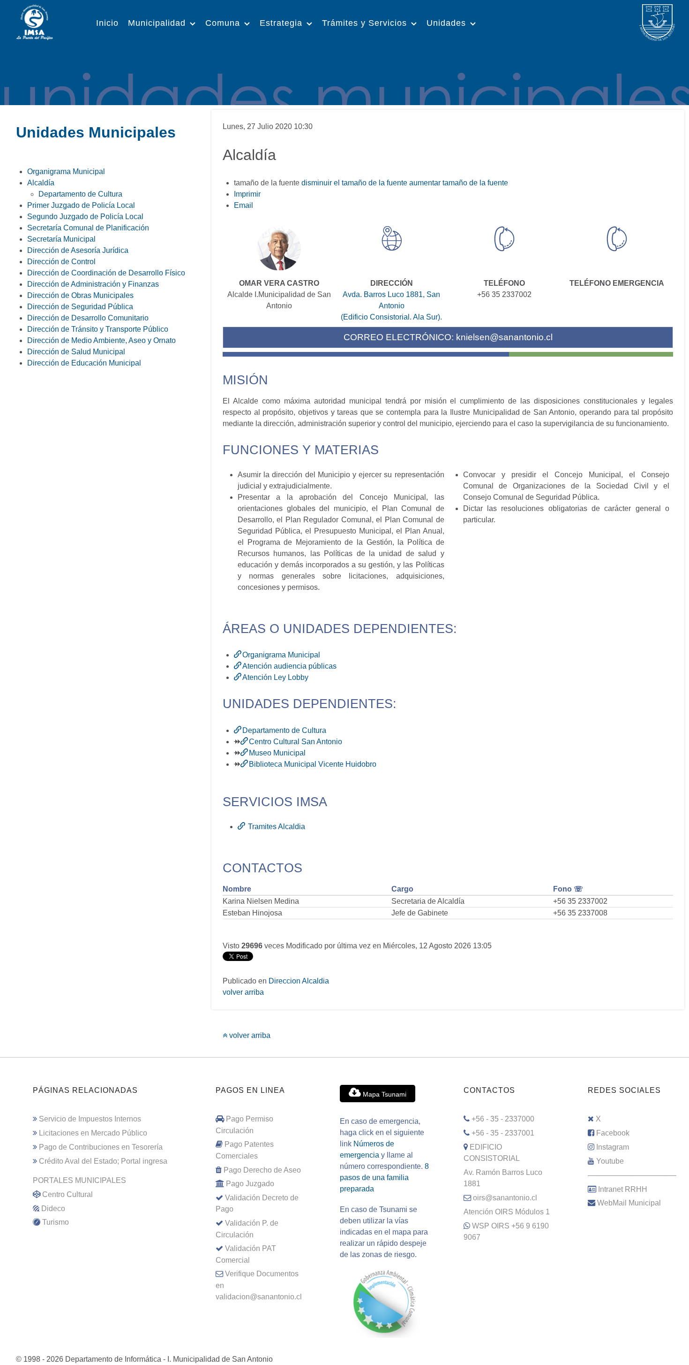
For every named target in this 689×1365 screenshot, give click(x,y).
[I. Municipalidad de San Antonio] (34, 21)
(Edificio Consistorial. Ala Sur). (391, 317)
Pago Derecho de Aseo (262, 1170)
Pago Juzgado (250, 1183)
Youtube (610, 1161)
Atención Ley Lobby (275, 677)
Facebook (612, 1133)
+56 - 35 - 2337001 (503, 1133)
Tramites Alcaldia (275, 827)
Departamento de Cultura (284, 730)
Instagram (612, 1147)
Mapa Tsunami (383, 1094)
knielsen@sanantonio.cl (504, 337)
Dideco (53, 1208)
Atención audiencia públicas (289, 666)
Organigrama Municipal (281, 655)
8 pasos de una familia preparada (384, 1177)
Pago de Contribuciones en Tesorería (101, 1147)
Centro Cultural (67, 1194)
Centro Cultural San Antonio (295, 742)
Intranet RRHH (622, 1189)
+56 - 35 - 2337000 (503, 1118)
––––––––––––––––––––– (632, 1175)
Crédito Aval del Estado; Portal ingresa (103, 1161)
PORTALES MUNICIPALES (79, 1180)
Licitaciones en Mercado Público (93, 1133)
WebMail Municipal (629, 1202)
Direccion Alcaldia (299, 981)
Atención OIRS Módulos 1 (507, 1211)
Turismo (55, 1222)
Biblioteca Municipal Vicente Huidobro (312, 764)
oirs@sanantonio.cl (505, 1197)
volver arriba (243, 992)
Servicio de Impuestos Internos (90, 1118)
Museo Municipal (277, 753)
